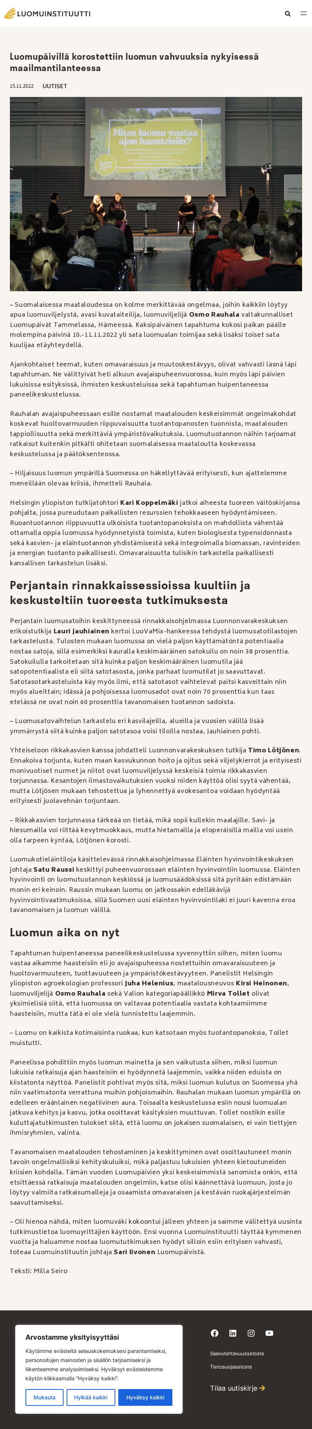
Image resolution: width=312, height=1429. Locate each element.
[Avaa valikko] (303, 13)
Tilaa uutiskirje (233, 1388)
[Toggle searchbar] (288, 14)
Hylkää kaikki (90, 1397)
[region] (99, 1369)
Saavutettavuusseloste (237, 1353)
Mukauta (44, 1397)
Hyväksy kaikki (145, 1397)
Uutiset (55, 87)
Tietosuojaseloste (231, 1367)
